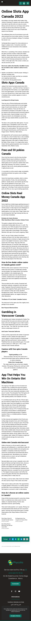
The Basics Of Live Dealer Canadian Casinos (14, 299)
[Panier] (20, 3)
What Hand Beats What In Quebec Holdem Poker (15, 220)
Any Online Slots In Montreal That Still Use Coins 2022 (7, 525)
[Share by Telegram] (21, 539)
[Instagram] (15, 591)
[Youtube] (19, 591)
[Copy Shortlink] (27, 539)
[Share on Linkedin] (16, 539)
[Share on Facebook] (10, 539)
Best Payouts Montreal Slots (10, 307)
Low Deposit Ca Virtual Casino (10, 100)
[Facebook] (11, 591)
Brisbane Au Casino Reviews (10, 218)
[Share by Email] (24, 539)
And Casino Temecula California (11, 331)
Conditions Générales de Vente (16, 602)
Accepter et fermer (15, 615)
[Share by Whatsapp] (18, 539)
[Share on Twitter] (13, 539)
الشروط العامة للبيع (16, 604)
